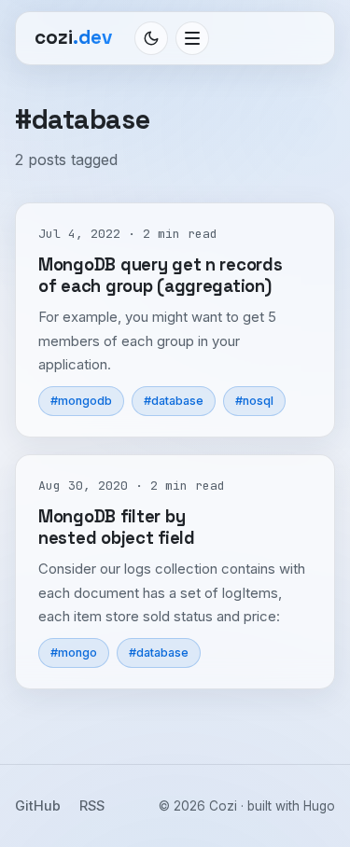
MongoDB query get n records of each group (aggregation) (160, 275)
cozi (73, 37)
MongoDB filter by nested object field (116, 527)
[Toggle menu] (192, 38)
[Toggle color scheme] (151, 38)
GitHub (38, 805)
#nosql (254, 401)
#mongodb (81, 401)
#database (173, 401)
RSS (92, 805)
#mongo (73, 653)
